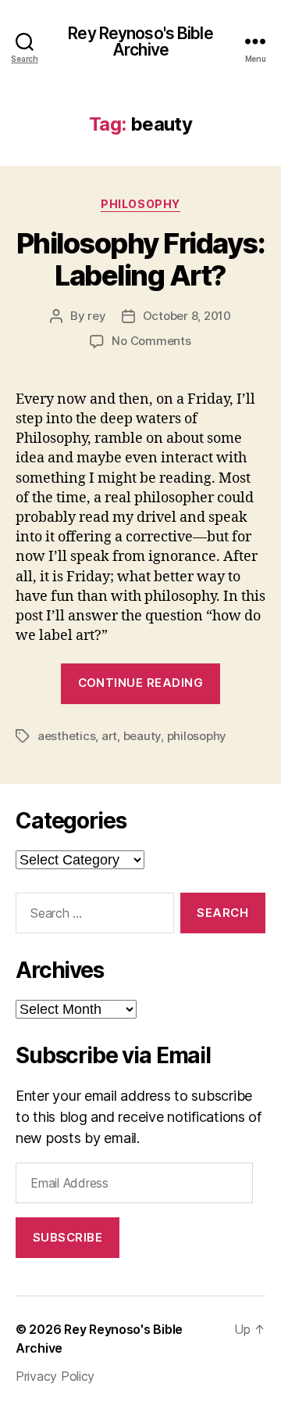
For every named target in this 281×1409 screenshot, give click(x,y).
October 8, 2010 (187, 315)
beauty (142, 735)
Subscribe (68, 1237)
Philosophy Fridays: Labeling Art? (140, 259)
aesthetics (66, 735)
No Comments (151, 340)
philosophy (140, 203)
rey (96, 315)
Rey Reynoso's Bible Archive (140, 41)
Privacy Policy (55, 1376)
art (109, 735)
